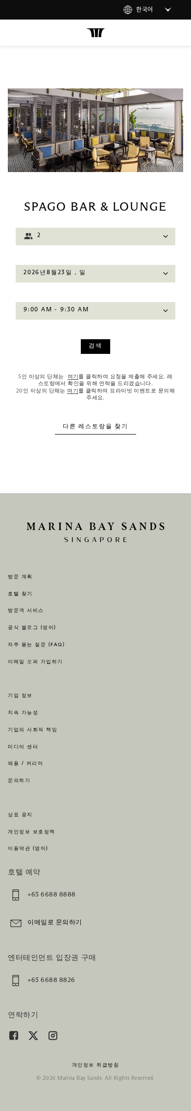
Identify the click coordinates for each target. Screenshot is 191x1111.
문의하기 (19, 780)
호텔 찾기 (20, 593)
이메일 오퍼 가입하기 (35, 661)
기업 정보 (20, 695)
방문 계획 (20, 576)
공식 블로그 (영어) (32, 627)
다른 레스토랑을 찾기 (95, 427)
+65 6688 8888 (51, 895)
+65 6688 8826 (51, 980)
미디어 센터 (23, 746)
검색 (95, 346)
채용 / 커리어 (25, 763)
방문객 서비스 (26, 610)
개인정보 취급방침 (95, 1065)
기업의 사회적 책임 (32, 729)
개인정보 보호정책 (31, 831)
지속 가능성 (23, 712)
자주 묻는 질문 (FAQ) (36, 644)
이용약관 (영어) (28, 848)
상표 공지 (20, 814)
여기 (73, 376)
